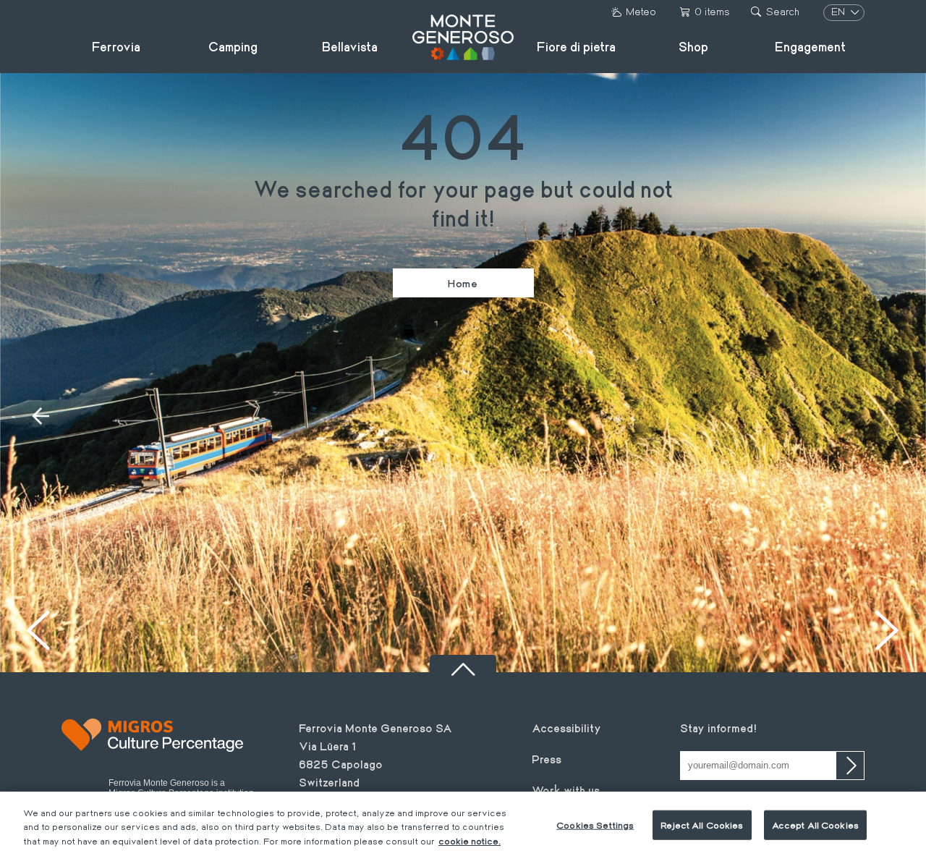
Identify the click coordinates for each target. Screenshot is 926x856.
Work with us (566, 790)
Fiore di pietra (576, 46)
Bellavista (350, 46)
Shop (693, 46)
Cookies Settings (595, 824)
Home (462, 282)
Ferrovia (116, 46)
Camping (233, 46)
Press (546, 759)
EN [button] (839, 11)
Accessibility (566, 727)
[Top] (463, 663)
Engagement (810, 46)
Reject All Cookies (701, 824)
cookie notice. (469, 841)
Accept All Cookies (815, 824)
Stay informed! (718, 727)
